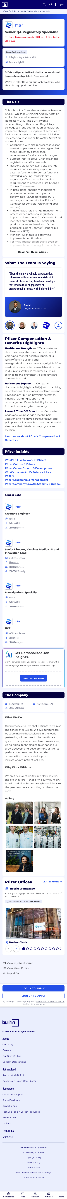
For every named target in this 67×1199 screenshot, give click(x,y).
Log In (61, 4)
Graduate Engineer (17, 513)
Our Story (7, 1044)
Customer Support (12, 1094)
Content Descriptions (14, 1061)
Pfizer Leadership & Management (26, 479)
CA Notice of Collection (33, 1177)
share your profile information (50, 1001)
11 (61, 949)
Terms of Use (33, 1167)
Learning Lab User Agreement (33, 1147)
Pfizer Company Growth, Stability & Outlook (33, 483)
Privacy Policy (33, 1162)
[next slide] (16, 949)
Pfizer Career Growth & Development (29, 468)
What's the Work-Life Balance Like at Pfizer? (29, 474)
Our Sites (7, 1136)
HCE (8, 628)
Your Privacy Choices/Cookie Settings (33, 1172)
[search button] (44, 4)
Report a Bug (9, 1106)
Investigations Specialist (21, 592)
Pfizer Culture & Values (20, 464)
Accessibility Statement (34, 1152)
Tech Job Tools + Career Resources (21, 1111)
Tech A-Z (7, 1123)
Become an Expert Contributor (19, 1081)
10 (57, 949)
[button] (10, 325)
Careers (6, 1050)
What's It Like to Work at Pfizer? (25, 460)
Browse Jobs (9, 1117)
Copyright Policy (33, 1157)
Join (51, 4)
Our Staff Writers (11, 1056)
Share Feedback (11, 1100)
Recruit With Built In (13, 1075)
